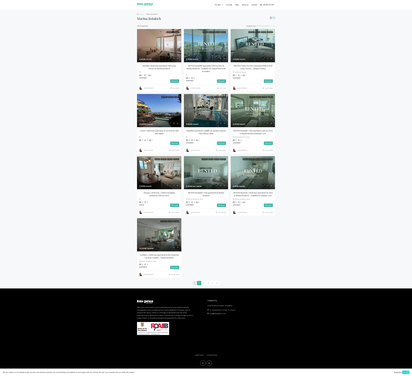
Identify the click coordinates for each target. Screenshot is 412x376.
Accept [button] (406, 372)
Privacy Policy (212, 355)
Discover (174, 81)
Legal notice (199, 355)
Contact (254, 5)
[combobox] (265, 26)
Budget (223, 32)
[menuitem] (267, 5)
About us (245, 5)
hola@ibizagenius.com (218, 313)
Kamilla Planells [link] (148, 88)
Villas (237, 5)
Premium (176, 32)
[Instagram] (209, 363)
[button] (271, 18)
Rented (218, 32)
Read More (398, 372)
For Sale (229, 5)
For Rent (218, 5)
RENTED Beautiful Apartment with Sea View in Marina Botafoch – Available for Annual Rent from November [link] (206, 68)
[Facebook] (203, 363)
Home (141, 14)
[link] (159, 45)
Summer (263, 32)
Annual (205, 32)
